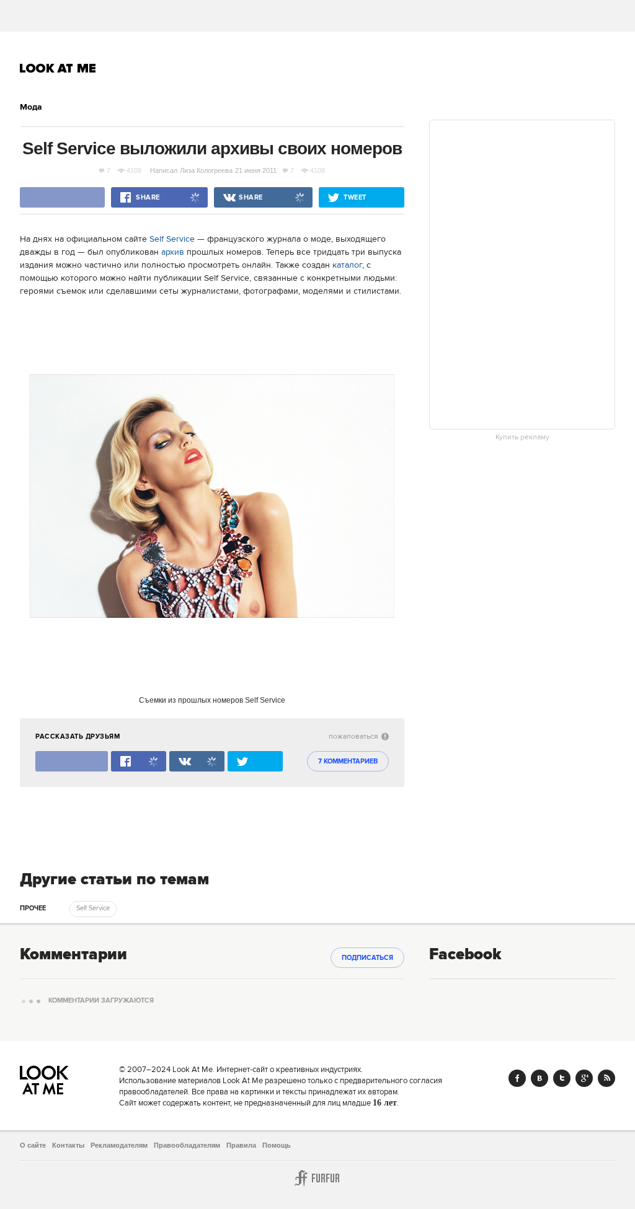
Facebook (517, 1078)
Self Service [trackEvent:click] (93, 908)
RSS (606, 1078)
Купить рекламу (522, 437)
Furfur (317, 1178)
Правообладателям (187, 1145)
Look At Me (58, 68)
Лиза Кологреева (206, 170)
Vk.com (539, 1078)
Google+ (584, 1078)
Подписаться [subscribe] (367, 958)
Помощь (276, 1145)
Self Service (172, 239)
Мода (31, 107)
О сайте (33, 1145)
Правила (241, 1145)
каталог (347, 265)
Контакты (68, 1145)
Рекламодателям (119, 1145)
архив (172, 252)
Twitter (562, 1078)
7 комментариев (348, 761)
